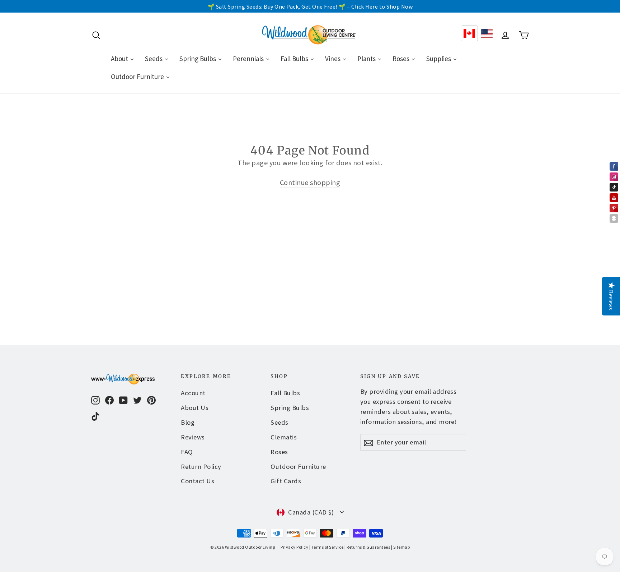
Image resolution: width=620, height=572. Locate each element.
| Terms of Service (326, 547)
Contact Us (197, 481)
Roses (279, 452)
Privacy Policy (294, 547)
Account (193, 393)
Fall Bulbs (285, 393)
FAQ (187, 452)
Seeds (279, 422)
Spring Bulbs (290, 407)
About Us (194, 407)
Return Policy (201, 466)
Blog (187, 422)
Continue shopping (310, 182)
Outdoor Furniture (298, 466)
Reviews (193, 437)
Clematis (284, 437)
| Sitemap (400, 547)
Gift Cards (286, 481)
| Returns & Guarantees (367, 547)
